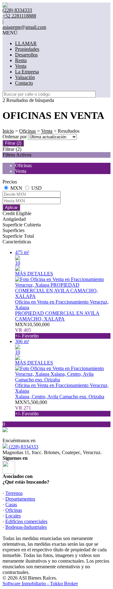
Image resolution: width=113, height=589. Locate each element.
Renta (21, 60)
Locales (13, 515)
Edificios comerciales (26, 521)
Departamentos (20, 498)
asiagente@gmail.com (24, 27)
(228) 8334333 (23, 446)
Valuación (25, 77)
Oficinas (27, 131)
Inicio (8, 131)
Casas (11, 504)
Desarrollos (26, 54)
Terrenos (14, 493)
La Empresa (27, 71)
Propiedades (27, 49)
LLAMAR (26, 43)
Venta (20, 66)
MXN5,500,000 (31, 408)
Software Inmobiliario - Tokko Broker (40, 583)
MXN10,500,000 (32, 330)
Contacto (24, 83)
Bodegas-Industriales (26, 527)
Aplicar (11, 207)
